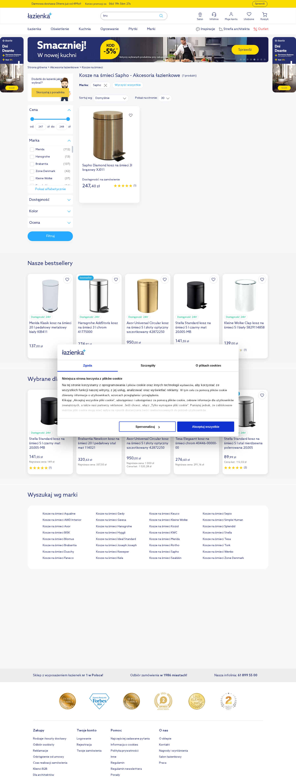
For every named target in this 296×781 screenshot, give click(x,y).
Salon (200, 19)
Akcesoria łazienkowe (64, 67)
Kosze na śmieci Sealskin (165, 558)
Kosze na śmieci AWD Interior (62, 520)
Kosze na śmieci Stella (217, 532)
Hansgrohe (43, 156)
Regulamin (117, 763)
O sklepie (165, 739)
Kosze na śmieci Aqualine (59, 514)
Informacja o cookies (124, 745)
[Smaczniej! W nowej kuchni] (148, 49)
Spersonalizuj (145, 426)
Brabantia (42, 164)
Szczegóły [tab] (148, 365)
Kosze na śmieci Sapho (164, 552)
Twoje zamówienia (89, 751)
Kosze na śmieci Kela (109, 558)
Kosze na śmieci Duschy (58, 552)
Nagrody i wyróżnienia (173, 751)
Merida (40, 149)
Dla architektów (43, 775)
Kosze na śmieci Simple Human (223, 520)
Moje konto (231, 19)
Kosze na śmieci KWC (163, 532)
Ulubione (249, 19)
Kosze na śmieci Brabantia (60, 545)
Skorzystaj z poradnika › (50, 94)
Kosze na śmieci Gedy (110, 514)
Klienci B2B (40, 769)
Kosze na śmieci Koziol (164, 526)
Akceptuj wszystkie (205, 426)
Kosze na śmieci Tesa (217, 539)
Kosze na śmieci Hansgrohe (114, 526)
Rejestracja (84, 745)
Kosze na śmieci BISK (56, 532)
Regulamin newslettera (126, 769)
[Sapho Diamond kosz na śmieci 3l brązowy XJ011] (109, 136)
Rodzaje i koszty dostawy (49, 739)
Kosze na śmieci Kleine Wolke (168, 520)
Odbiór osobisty (43, 745)
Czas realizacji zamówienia (50, 763)
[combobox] (111, 98)
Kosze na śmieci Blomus (58, 539)
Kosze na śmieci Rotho (164, 545)
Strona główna (37, 67)
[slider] (32, 119)
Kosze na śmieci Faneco (58, 558)
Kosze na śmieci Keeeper (112, 552)
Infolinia (214, 19)
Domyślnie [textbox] (102, 98)
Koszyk (264, 19)
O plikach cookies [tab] (208, 365)
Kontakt (164, 745)
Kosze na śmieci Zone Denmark (223, 558)
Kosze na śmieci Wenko (218, 552)
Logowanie (84, 739)
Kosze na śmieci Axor (56, 526)
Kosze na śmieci (92, 67)
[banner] (12, 65)
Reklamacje (40, 751)
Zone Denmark (45, 171)
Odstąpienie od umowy (48, 757)
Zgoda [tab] (87, 365)
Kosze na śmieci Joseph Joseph (116, 545)
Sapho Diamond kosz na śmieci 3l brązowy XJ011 (107, 168)
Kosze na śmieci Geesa (111, 520)
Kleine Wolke (44, 178)
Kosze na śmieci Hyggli (110, 532)
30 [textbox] (163, 98)
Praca (162, 763)
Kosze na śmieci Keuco (164, 514)
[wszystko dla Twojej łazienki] (49, 13)
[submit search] (159, 16)
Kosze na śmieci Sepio (217, 514)
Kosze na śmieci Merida (164, 539)
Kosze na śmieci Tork (216, 545)
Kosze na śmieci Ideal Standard (116, 539)
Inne (113, 757)
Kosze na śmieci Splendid (219, 526)
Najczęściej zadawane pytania (130, 739)
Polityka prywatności (125, 751)
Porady (115, 775)
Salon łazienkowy (170, 757)
